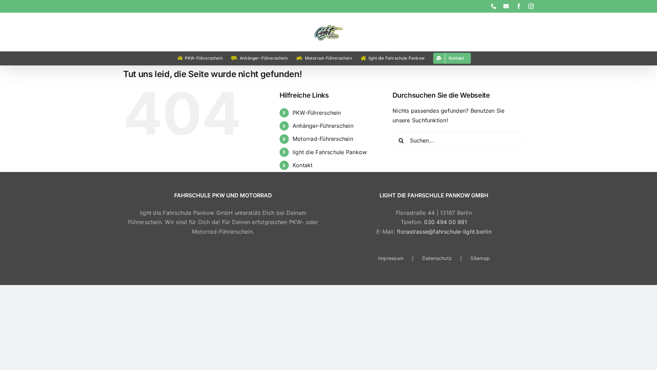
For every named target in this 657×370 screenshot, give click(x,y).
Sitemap (480, 258)
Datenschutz (437, 258)
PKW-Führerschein (317, 112)
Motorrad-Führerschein (323, 138)
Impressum (390, 258)
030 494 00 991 (445, 222)
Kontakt (303, 165)
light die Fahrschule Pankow (330, 152)
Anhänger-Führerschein (323, 125)
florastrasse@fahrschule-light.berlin (444, 231)
